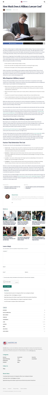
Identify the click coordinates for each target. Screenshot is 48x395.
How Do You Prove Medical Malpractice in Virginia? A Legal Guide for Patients (18, 299)
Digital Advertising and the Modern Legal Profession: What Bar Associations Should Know (20, 297)
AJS (20, 391)
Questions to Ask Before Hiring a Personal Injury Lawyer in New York (23, 223)
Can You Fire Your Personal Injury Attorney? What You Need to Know (24, 238)
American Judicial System (9, 391)
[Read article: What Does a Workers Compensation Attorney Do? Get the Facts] (9, 231)
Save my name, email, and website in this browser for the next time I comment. (19, 277)
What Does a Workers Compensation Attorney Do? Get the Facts (9, 238)
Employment (5, 314)
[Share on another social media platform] (44, 43)
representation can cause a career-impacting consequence (29, 176)
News (4, 326)
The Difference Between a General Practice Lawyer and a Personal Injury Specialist (9, 223)
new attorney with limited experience (11, 129)
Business (5, 310)
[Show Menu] (3, 2)
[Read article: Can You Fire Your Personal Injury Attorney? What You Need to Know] (24, 231)
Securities (5, 328)
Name (4, 266)
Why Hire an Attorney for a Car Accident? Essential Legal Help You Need (38, 238)
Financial (5, 317)
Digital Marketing (7, 312)
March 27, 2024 (15, 9)
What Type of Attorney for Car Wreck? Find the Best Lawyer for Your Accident (39, 223)
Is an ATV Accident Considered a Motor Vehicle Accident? (14, 301)
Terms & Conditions (23, 388)
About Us (4, 388)
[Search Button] (44, 2)
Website (26, 272)
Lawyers (5, 219)
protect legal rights (38, 133)
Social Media (5, 331)
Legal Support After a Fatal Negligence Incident (12, 295)
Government (5, 319)
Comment (5, 251)
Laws (4, 321)
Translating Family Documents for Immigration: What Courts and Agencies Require (19, 293)
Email (4, 272)
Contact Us (9, 388)
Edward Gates (8, 9)
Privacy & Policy (15, 388)
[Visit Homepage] (24, 2)
